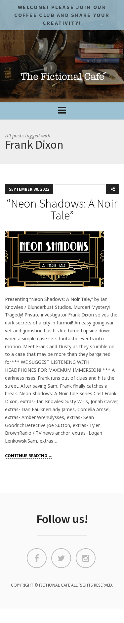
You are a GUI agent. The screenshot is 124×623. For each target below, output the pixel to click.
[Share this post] (112, 189)
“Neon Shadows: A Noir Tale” (62, 209)
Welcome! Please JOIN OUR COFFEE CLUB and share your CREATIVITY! (62, 15)
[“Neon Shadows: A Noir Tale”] (54, 259)
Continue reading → (28, 455)
